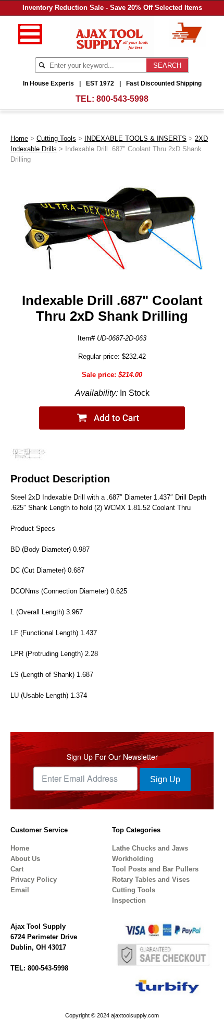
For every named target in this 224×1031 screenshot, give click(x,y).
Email (19, 890)
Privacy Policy (33, 879)
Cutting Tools (56, 138)
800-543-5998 (122, 98)
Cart (16, 869)
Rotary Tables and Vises (151, 879)
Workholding (133, 859)
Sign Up (165, 779)
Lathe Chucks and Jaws (150, 848)
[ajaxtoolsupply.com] (112, 38)
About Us (25, 859)
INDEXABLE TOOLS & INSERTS (135, 138)
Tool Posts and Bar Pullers (155, 869)
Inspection (129, 900)
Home (19, 138)
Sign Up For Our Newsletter (112, 756)
